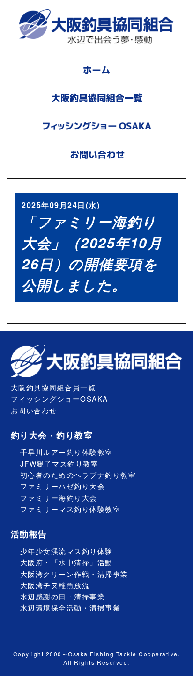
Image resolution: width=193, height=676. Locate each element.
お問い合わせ (34, 410)
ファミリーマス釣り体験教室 (70, 509)
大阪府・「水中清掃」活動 (66, 562)
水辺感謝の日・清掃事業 (62, 596)
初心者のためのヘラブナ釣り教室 (78, 475)
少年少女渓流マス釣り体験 (66, 551)
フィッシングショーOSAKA (59, 398)
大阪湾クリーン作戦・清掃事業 (74, 574)
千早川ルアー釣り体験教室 (66, 452)
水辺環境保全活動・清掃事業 (70, 607)
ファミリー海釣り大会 (58, 498)
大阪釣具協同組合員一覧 (53, 387)
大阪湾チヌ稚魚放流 (55, 585)
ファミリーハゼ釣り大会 (62, 486)
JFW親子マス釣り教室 (59, 463)
